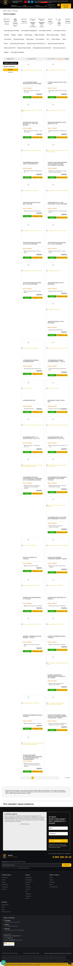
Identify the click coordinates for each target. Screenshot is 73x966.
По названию (60, 58)
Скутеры (27, 884)
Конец (52, 777)
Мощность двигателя (9, 66)
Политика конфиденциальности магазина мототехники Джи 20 (57, 953)
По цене (66, 58)
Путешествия (40, 1)
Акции (49, 1)
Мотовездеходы (29, 879)
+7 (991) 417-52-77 (52, 7)
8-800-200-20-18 (51, 5)
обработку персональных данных (58, 846)
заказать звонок (66, 6)
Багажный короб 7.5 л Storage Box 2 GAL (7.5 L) (31, 437)
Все (57, 777)
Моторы (27, 898)
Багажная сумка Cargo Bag (56, 401)
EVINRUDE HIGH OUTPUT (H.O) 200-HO (57, 83)
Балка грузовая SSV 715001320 (30, 558)
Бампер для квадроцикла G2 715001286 (32, 598)
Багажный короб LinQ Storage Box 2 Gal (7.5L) (56, 437)
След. (47, 777)
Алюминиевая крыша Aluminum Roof (31, 361)
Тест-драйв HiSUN (53, 886)
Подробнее (39, 94)
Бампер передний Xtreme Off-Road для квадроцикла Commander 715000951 (57, 716)
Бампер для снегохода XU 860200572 (57, 598)
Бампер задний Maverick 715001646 (57, 637)
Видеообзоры (37, 2)
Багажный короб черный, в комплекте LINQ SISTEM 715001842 (57, 478)
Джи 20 (35, 1)
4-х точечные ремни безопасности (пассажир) (32, 83)
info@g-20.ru (10, 937)
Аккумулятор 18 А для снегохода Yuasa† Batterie (57, 203)
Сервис (51, 877)
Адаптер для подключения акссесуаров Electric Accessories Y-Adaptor (57, 164)
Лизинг (58, 1)
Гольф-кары (28, 896)
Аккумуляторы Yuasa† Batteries (56, 283)
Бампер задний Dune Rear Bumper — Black (32, 637)
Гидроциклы (28, 893)
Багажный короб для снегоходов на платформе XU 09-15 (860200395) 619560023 (32, 478)
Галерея (66, 1)
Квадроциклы (28, 877)
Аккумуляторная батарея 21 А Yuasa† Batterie (57, 243)
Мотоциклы (28, 882)
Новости (62, 1)
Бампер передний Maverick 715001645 (32, 715)
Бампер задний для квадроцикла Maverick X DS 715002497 (57, 676)
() (10, 58)
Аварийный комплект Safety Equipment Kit (31, 163)
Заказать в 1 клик (37, 97)
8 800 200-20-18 (62, 857)
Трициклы (27, 889)
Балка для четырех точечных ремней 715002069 (57, 558)
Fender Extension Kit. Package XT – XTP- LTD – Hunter (31, 124)
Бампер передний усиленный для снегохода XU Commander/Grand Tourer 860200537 (32, 757)
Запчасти (51, 879)
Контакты (50, 2)
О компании (45, 1)
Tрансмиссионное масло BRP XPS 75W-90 (57, 123)
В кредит (27, 97)
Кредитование (54, 1)
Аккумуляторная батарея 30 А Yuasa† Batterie (32, 283)
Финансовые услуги (6, 911)
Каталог (10, 10)
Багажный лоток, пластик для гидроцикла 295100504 (57, 518)
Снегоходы (28, 886)
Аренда (51, 884)
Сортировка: (52, 58)
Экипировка (52, 882)
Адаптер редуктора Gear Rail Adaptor (31, 203)
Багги (26, 891)
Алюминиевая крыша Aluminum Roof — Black (56, 361)
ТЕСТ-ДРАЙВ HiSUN (44, 2)
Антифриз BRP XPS (29, 400)
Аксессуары (15, 10)
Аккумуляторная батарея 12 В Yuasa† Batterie (32, 243)
